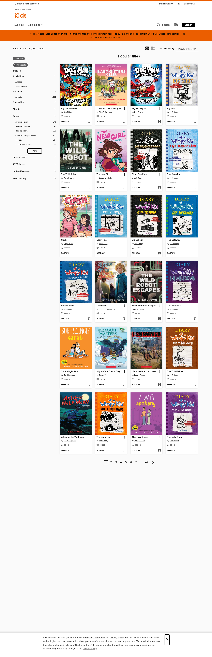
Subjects (19, 24)
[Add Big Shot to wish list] (195, 122)
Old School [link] (137, 240)
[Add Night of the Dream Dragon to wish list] (124, 385)
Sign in (188, 24)
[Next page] (153, 462)
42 (146, 462)
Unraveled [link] (101, 305)
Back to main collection (28, 4)
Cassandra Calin (105, 178)
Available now (21, 86)
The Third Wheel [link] (175, 371)
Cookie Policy (89, 648)
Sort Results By (166, 48)
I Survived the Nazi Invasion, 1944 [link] (145, 371)
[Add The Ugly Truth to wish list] (195, 450)
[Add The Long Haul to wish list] (124, 450)
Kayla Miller (68, 244)
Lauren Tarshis (140, 375)
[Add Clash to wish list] (89, 253)
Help (178, 4)
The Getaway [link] (173, 240)
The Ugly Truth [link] (174, 437)
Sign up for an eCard (56, 33)
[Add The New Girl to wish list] (124, 187)
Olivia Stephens (70, 441)
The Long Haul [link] (103, 437)
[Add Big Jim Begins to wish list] (159, 122)
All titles (18, 82)
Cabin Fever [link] (102, 240)
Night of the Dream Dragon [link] (109, 371)
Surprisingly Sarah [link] (70, 371)
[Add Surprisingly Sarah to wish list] (89, 385)
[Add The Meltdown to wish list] (195, 319)
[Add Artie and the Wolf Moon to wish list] (89, 450)
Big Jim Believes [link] (69, 108)
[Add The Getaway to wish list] (195, 253)
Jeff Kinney (174, 112)
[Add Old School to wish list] (159, 253)
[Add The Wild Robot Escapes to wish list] (159, 319)
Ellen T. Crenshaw (106, 112)
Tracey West (103, 375)
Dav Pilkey (68, 112)
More (34, 151)
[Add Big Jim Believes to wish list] (89, 122)
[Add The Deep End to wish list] (195, 187)
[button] (165, 4)
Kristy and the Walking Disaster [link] (109, 108)
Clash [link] (64, 240)
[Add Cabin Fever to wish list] (124, 253)
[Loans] (176, 25)
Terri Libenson (69, 375)
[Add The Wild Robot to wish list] (89, 187)
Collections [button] (34, 24)
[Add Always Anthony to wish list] (159, 450)
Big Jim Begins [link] (139, 108)
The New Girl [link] (102, 174)
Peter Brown (69, 178)
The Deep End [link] (174, 174)
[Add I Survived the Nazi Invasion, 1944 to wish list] (159, 385)
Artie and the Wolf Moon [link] (73, 437)
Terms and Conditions (94, 637)
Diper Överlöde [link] (139, 174)
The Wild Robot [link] (68, 174)
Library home (189, 4)
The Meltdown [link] (174, 305)
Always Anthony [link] (140, 437)
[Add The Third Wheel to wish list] (195, 385)
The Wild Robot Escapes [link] (144, 305)
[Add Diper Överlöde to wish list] (159, 187)
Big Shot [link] (171, 108)
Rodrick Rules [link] (67, 305)
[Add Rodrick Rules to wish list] (89, 319)
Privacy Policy (116, 637)
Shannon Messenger (107, 309)
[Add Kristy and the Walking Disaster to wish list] (124, 122)
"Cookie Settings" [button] (83, 645)
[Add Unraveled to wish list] (124, 319)
